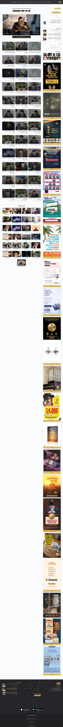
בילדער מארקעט (32, 686)
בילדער (34, 2)
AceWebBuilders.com (32, 715)
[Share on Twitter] (40, 695)
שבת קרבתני (35, 214)
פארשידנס (25, 2)
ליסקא (36, 249)
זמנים (22, 2)
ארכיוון (36, 684)
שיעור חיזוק (7, 223)
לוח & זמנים (30, 688)
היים (39, 684)
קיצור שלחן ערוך (7, 240)
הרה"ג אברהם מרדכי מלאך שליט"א (55, 47)
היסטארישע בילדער (30, 684)
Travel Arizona (31, 725)
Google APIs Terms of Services (31, 718)
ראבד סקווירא (26, 249)
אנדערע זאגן (40, 2)
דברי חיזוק (26, 223)
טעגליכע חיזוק (16, 223)
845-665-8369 (59, 688)
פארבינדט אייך (25, 688)
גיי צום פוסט (22, 36)
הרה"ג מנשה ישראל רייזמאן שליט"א (21, 266)
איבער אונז (38, 690)
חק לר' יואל (7, 249)
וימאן (26, 240)
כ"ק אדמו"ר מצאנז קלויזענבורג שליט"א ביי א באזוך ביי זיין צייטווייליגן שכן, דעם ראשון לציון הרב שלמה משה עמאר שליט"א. (54, 35)
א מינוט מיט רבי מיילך (37, 688)
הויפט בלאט (49, 2)
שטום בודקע (45, 2)
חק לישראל (16, 249)
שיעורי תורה (19, 2)
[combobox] (52, 17)
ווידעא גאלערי (38, 686)
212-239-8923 (53, 688)
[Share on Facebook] (38, 695)
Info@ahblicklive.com (57, 689)
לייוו (35, 240)
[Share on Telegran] (36, 695)
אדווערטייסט (14, 2)
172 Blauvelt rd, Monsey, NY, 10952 (55, 690)
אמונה (16, 240)
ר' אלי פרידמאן (36, 223)
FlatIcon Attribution (31, 722)
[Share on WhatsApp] (35, 695)
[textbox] (52, 17)
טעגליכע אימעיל (30, 2)
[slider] (20, 33)
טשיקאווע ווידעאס (7, 214)
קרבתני (59, 45)
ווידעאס (37, 2)
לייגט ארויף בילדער (56, 12)
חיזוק (16, 214)
